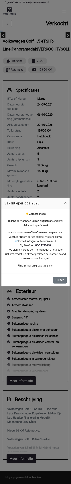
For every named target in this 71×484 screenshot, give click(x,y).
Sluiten (60, 280)
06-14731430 (43, 245)
